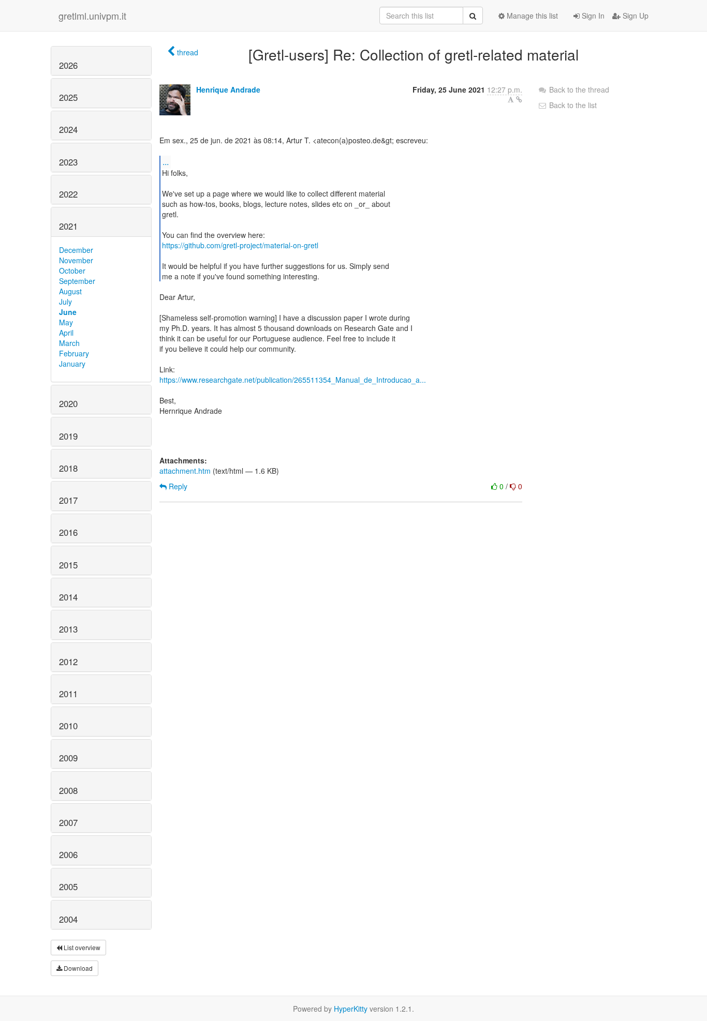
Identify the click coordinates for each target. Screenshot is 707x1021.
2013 (68, 629)
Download (77, 968)
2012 (68, 661)
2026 (68, 65)
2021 (68, 226)
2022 (68, 194)
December (76, 250)
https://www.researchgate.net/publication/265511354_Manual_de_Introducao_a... (292, 379)
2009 (68, 758)
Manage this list (531, 15)
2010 (68, 725)
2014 (68, 597)
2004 (68, 919)
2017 (68, 500)
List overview (81, 947)
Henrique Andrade (228, 89)
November (76, 260)
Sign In (592, 15)
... (166, 162)
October (72, 270)
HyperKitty (350, 1008)
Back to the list (572, 105)
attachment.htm (185, 471)
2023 (68, 162)
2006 (68, 854)
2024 (68, 129)
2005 (68, 886)
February (74, 353)
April (66, 332)
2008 (68, 790)
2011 (68, 693)
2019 (68, 436)
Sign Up (635, 15)
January (72, 363)
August (70, 291)
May (66, 322)
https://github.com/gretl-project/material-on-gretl (240, 245)
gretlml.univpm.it (92, 15)
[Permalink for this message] (519, 99)
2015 (68, 565)
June (68, 312)
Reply (177, 486)
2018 (68, 468)
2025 (68, 97)
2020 (68, 403)
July (65, 301)
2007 (68, 822)
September (77, 281)
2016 (68, 532)
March (69, 343)
